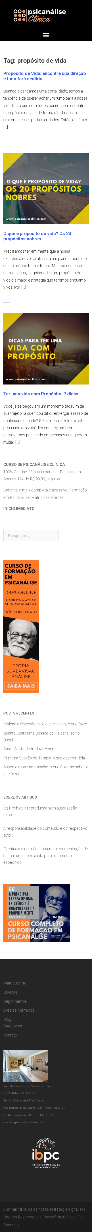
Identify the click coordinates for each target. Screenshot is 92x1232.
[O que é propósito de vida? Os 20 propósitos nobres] (46, 188)
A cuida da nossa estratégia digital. (41, 1209)
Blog (7, 1019)
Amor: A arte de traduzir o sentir (30, 749)
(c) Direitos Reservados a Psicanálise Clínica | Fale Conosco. (44, 1217)
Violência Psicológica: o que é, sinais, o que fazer (45, 724)
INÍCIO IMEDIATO (19, 508)
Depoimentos (15, 1001)
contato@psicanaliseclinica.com (23, 1122)
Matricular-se (14, 983)
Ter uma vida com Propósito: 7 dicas (40, 394)
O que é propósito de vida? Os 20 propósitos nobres (37, 236)
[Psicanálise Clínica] (46, 15)
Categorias (12, 1026)
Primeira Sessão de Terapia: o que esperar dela (44, 758)
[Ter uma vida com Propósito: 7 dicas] (46, 348)
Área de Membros (19, 1010)
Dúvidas (10, 992)
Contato (10, 1035)
